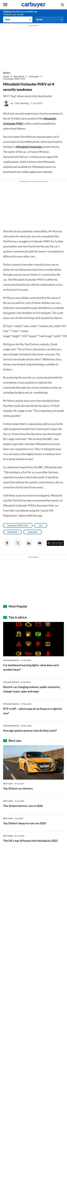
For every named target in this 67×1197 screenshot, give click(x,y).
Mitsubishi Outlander (29, 146)
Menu (5, 5)
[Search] (62, 4)
